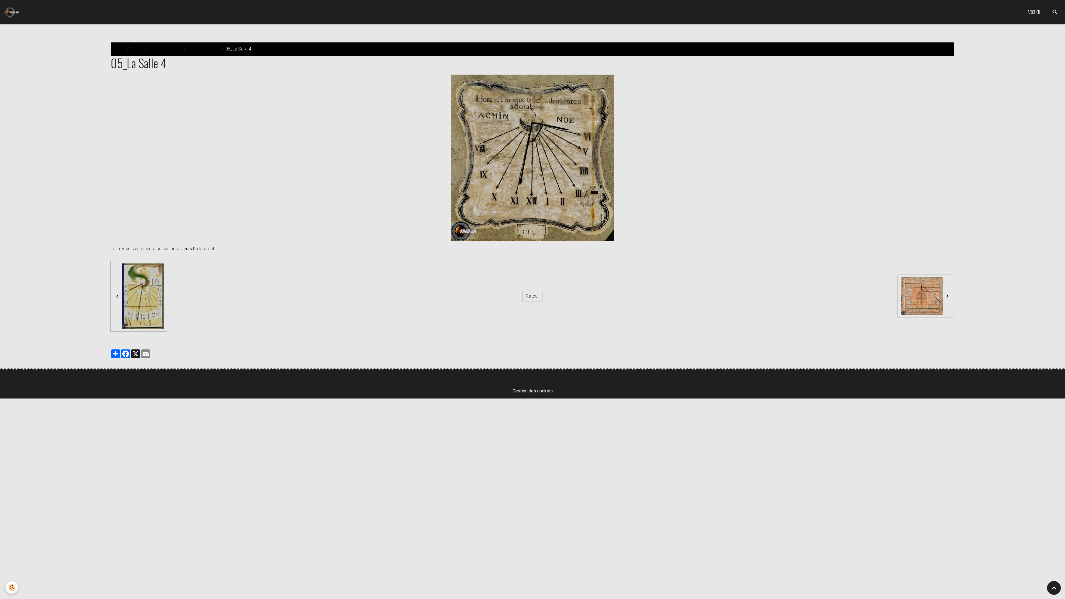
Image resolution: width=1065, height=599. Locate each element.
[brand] (12, 12)
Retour (532, 296)
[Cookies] (12, 587)
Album (137, 49)
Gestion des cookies (533, 391)
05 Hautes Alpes (203, 49)
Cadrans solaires (165, 49)
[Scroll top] (1054, 588)
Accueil (1034, 12)
